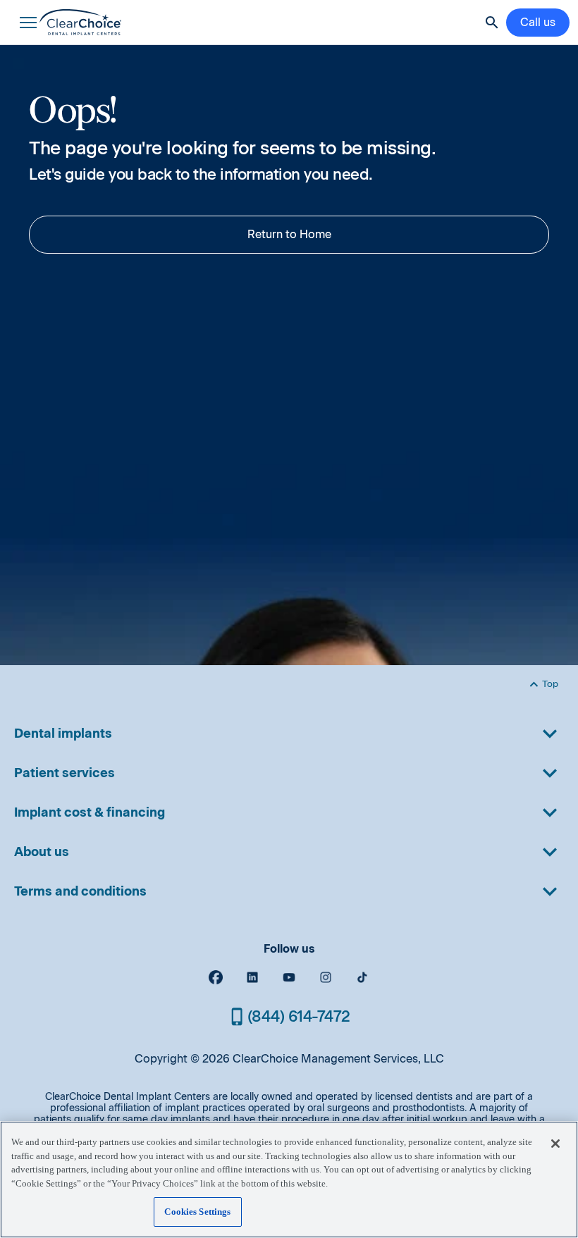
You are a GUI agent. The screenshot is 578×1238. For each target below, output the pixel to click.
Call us (537, 22)
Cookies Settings (197, 1211)
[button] (25, 22)
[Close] (555, 1143)
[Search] (492, 22)
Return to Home (289, 234)
